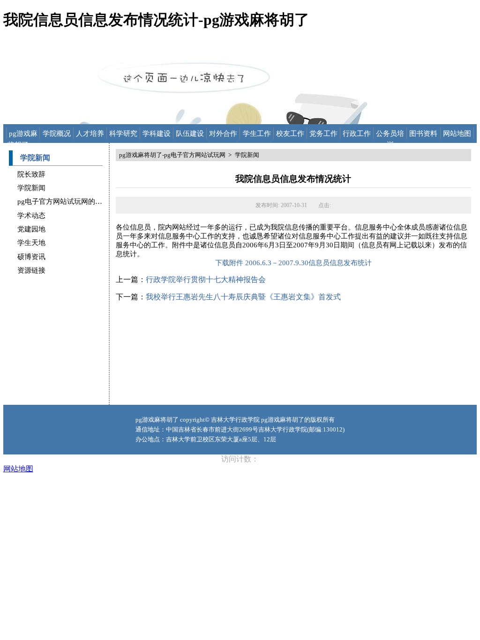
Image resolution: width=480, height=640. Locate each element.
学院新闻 (31, 188)
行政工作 (357, 133)
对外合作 (223, 133)
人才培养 (90, 133)
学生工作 (257, 133)
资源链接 (31, 270)
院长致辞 (31, 174)
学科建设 (156, 133)
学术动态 (31, 215)
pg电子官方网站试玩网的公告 (63, 201)
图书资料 (423, 133)
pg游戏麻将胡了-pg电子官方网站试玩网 (23, 134)
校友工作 (290, 133)
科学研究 (123, 133)
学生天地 (31, 242)
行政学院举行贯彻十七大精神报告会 (206, 279)
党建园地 (31, 229)
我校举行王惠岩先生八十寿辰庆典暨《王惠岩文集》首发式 (243, 297)
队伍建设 (190, 133)
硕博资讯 (31, 256)
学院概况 (57, 133)
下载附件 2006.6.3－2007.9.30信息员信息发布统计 (293, 263)
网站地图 (457, 133)
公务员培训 (390, 134)
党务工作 (323, 133)
